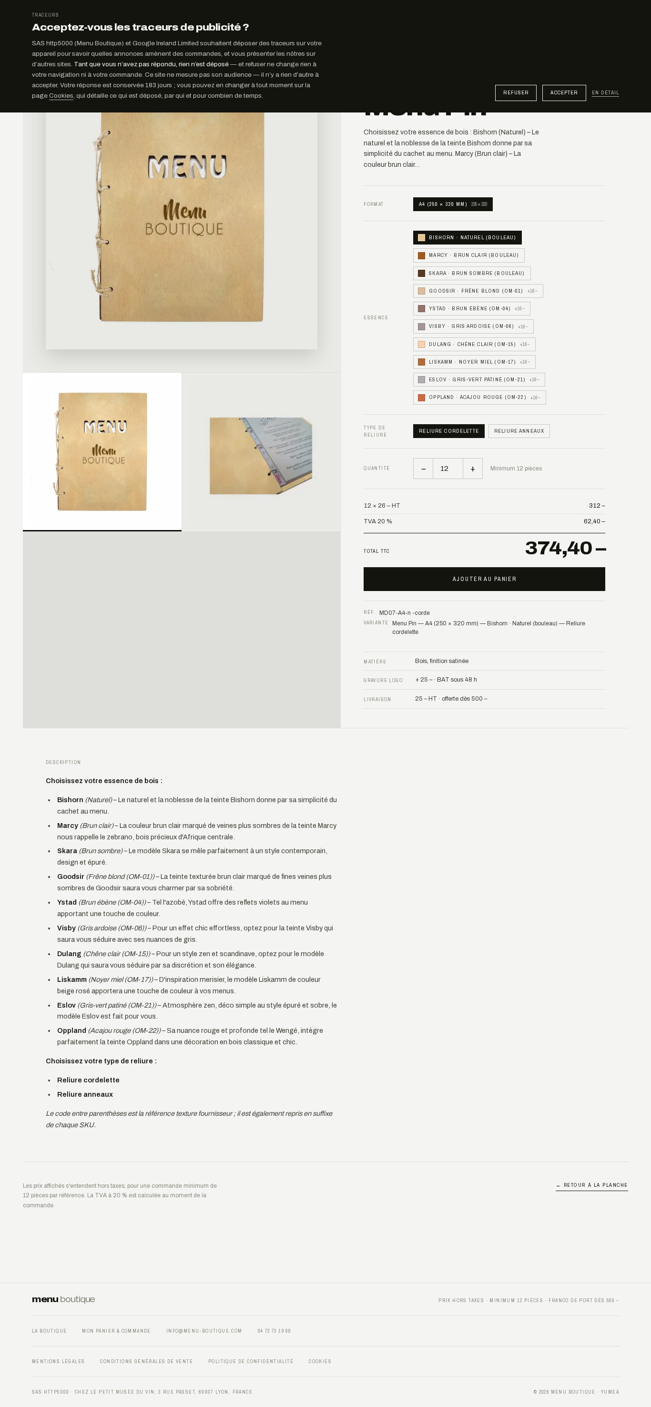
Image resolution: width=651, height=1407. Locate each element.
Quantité (377, 468)
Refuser (516, 92)
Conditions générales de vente (146, 1361)
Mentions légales (58, 1361)
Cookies (61, 95)
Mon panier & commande (116, 1331)
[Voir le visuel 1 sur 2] (102, 452)
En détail (605, 93)
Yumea (610, 1392)
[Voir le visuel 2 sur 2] (261, 452)
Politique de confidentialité (251, 1361)
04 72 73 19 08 (274, 1331)
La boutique (49, 1331)
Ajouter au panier (485, 579)
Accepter (564, 92)
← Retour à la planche (592, 1185)
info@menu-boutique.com (204, 1331)
